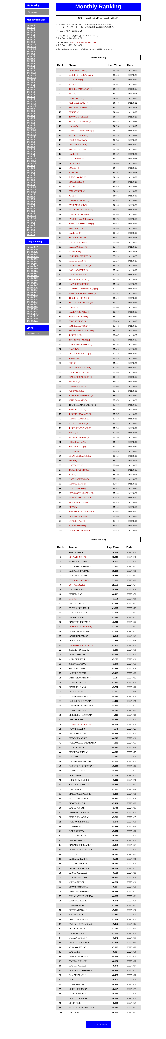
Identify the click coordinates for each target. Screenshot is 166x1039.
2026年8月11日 (33, 283)
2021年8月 (31, 168)
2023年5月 (31, 118)
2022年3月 (31, 151)
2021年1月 (31, 185)
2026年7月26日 (33, 321)
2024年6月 (31, 87)
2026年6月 (31, 30)
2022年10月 (31, 135)
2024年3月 (31, 94)
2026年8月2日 (32, 304)
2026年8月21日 (33, 259)
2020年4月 (31, 206)
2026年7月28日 (33, 316)
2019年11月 (31, 218)
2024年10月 (31, 78)
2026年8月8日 (32, 290)
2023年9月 (31, 109)
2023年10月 (31, 106)
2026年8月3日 (32, 302)
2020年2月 (31, 211)
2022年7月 (31, 142)
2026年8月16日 (33, 271)
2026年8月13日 (33, 278)
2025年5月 (31, 61)
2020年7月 (31, 199)
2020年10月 (31, 192)
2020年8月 (31, 197)
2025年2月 (31, 68)
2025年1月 (31, 70)
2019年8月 (31, 225)
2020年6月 (31, 201)
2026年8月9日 (32, 288)
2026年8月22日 (33, 257)
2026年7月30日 (33, 311)
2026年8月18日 (33, 266)
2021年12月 (31, 159)
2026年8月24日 (33, 252)
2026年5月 (31, 32)
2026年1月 (31, 42)
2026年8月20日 (33, 261)
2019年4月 (31, 235)
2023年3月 (31, 123)
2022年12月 (31, 130)
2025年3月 (31, 66)
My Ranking (32, 12)
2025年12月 (31, 44)
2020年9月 (31, 194)
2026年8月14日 (33, 276)
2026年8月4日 (32, 299)
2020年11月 (31, 189)
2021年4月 (31, 178)
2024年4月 (31, 92)
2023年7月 (31, 113)
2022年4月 (31, 149)
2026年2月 (31, 40)
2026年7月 (31, 28)
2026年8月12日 (33, 280)
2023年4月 (31, 120)
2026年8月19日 (33, 264)
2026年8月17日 (33, 269)
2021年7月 (31, 170)
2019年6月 (31, 230)
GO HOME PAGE (34, 333)
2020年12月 (31, 187)
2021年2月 (31, 182)
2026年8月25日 (33, 250)
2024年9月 (31, 80)
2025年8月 (31, 54)
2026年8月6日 (32, 295)
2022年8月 (31, 139)
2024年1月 (31, 99)
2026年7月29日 (33, 314)
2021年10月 (31, 163)
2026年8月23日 (33, 254)
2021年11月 (31, 161)
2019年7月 (31, 228)
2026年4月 (31, 35)
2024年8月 (31, 82)
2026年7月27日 (33, 319)
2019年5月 (31, 232)
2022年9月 (31, 137)
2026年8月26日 (33, 247)
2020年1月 (31, 213)
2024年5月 (31, 90)
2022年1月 (31, 156)
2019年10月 (31, 220)
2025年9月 (31, 51)
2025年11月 (31, 47)
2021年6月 (31, 173)
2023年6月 (31, 116)
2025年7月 (31, 56)
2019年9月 (31, 223)
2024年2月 (31, 97)
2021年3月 (31, 180)
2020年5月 (31, 204)
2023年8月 (31, 111)
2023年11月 (31, 104)
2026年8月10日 (33, 285)
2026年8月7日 (32, 292)
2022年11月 (31, 132)
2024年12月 (31, 73)
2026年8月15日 (33, 273)
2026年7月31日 (33, 309)
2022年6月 (31, 144)
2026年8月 (31, 25)
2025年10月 (31, 49)
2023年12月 (31, 101)
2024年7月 (31, 85)
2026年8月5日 (32, 297)
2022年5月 (31, 147)
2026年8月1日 (32, 307)
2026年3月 (31, 37)
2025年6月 (31, 59)
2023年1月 (31, 128)
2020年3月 (31, 208)
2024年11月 (31, 75)
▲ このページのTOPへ (98, 1024)
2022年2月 (31, 154)
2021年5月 (31, 175)
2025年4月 (31, 63)
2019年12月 (31, 216)
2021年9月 (31, 166)
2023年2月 (31, 125)
